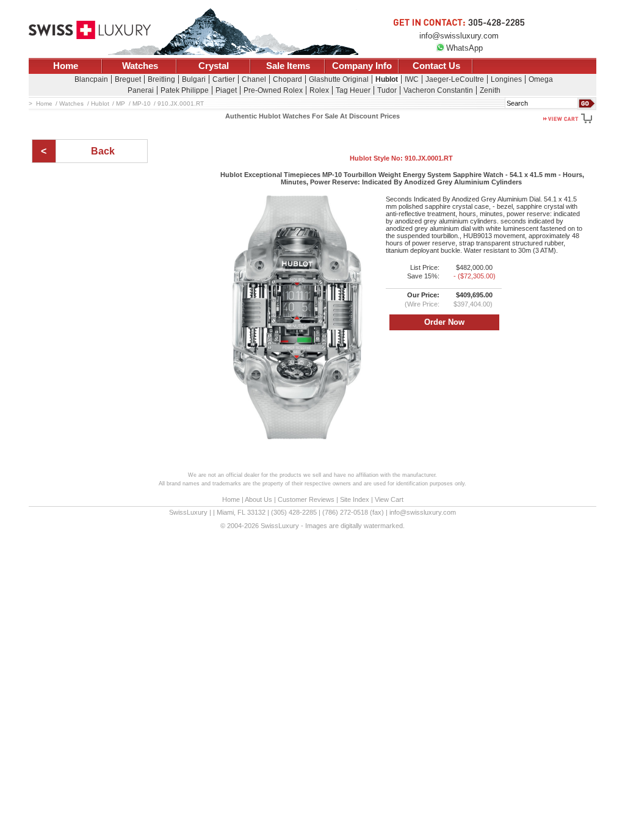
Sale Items (288, 66)
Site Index (354, 499)
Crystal (213, 66)
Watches (140, 66)
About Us (258, 499)
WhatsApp (464, 48)
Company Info (362, 66)
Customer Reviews (306, 499)
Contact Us (436, 66)
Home (65, 66)
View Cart (389, 499)
